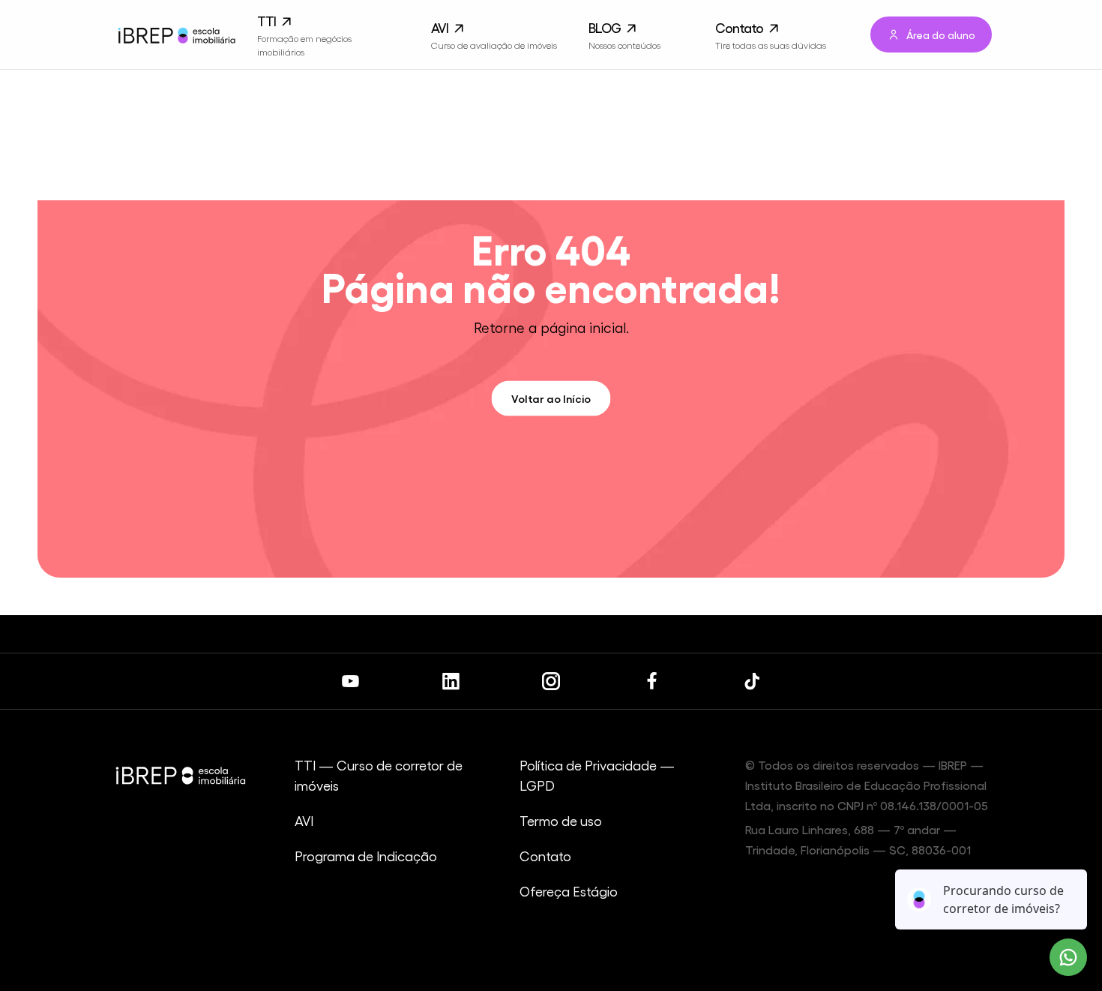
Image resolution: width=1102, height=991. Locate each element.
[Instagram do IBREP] (551, 681)
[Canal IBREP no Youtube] (350, 681)
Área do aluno (940, 35)
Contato (545, 855)
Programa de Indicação (366, 855)
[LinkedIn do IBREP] (451, 681)
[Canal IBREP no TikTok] (752, 681)
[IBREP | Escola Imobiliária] (175, 35)
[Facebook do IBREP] (651, 681)
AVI (304, 820)
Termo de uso (561, 820)
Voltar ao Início (551, 398)
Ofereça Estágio (569, 891)
